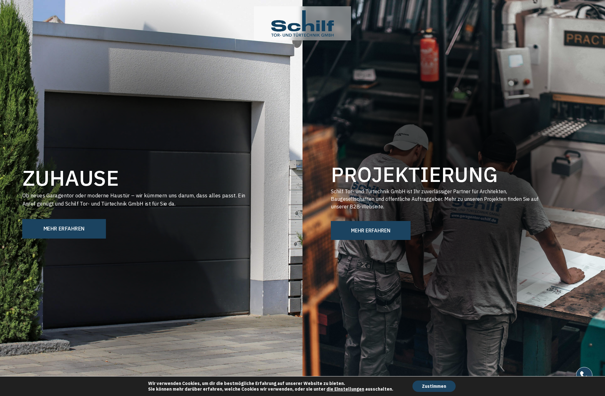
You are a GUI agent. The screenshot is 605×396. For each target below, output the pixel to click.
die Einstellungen (345, 389)
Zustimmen (434, 386)
